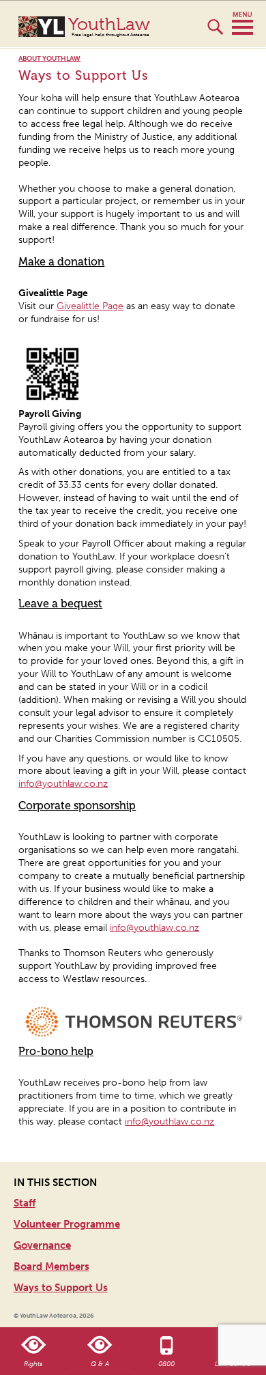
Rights (33, 1364)
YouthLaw (109, 26)
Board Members (51, 1266)
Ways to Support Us (61, 1288)
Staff (24, 1203)
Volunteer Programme (67, 1224)
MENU (242, 24)
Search (215, 33)
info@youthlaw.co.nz (63, 784)
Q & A (100, 1364)
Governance (42, 1245)
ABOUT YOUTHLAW (49, 59)
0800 (166, 1364)
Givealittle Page (90, 306)
